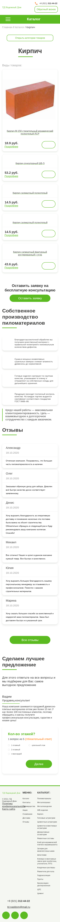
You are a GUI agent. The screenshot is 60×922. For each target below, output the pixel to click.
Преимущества (29, 806)
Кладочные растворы (46, 868)
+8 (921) (48, 3)
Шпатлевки (41, 855)
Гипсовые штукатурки (46, 818)
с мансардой (16, 754)
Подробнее (11, 146)
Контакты (26, 802)
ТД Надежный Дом (11, 7)
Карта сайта (8, 809)
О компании (27, 814)
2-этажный (15, 750)
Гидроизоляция (43, 875)
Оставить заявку (30, 298)
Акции (25, 810)
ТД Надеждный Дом (11, 793)
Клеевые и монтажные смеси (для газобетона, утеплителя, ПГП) (47, 861)
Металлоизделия (44, 806)
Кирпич (40, 814)
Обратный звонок (46, 9)
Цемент (40, 893)
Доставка (26, 818)
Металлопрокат (43, 802)
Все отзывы (30, 640)
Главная (7, 27)
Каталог (33, 19)
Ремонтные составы (45, 838)
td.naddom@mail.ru (18, 907)
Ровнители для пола (45, 872)
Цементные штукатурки (47, 822)
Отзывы (26, 822)
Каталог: (43, 792)
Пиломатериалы (44, 799)
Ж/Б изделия (42, 810)
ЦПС (39, 889)
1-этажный (15, 745)
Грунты (40, 879)
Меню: (27, 792)
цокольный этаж (38, 745)
